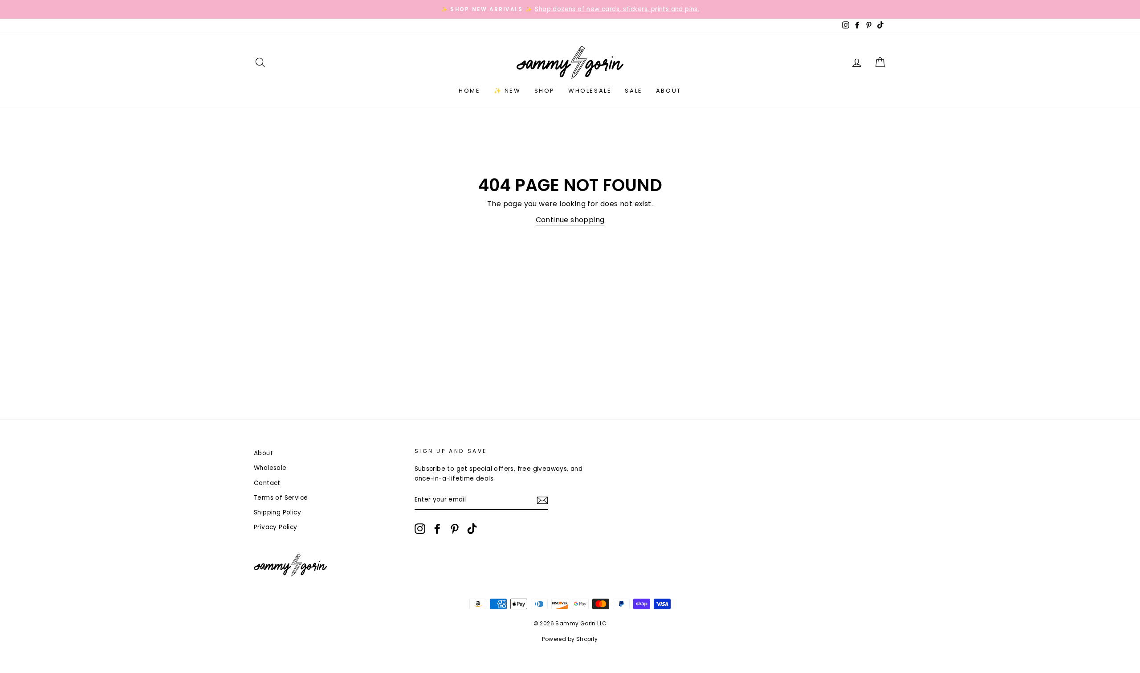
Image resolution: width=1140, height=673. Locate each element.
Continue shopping (570, 220)
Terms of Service (281, 498)
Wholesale (589, 90)
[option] (570, 9)
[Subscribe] (542, 500)
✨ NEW (507, 90)
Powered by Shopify (570, 639)
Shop (544, 90)
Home (469, 90)
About (668, 90)
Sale (633, 90)
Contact (267, 483)
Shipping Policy (277, 512)
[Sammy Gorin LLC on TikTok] (472, 528)
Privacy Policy (275, 527)
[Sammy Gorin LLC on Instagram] (420, 528)
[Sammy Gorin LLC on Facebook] (437, 528)
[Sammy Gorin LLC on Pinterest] (454, 528)
